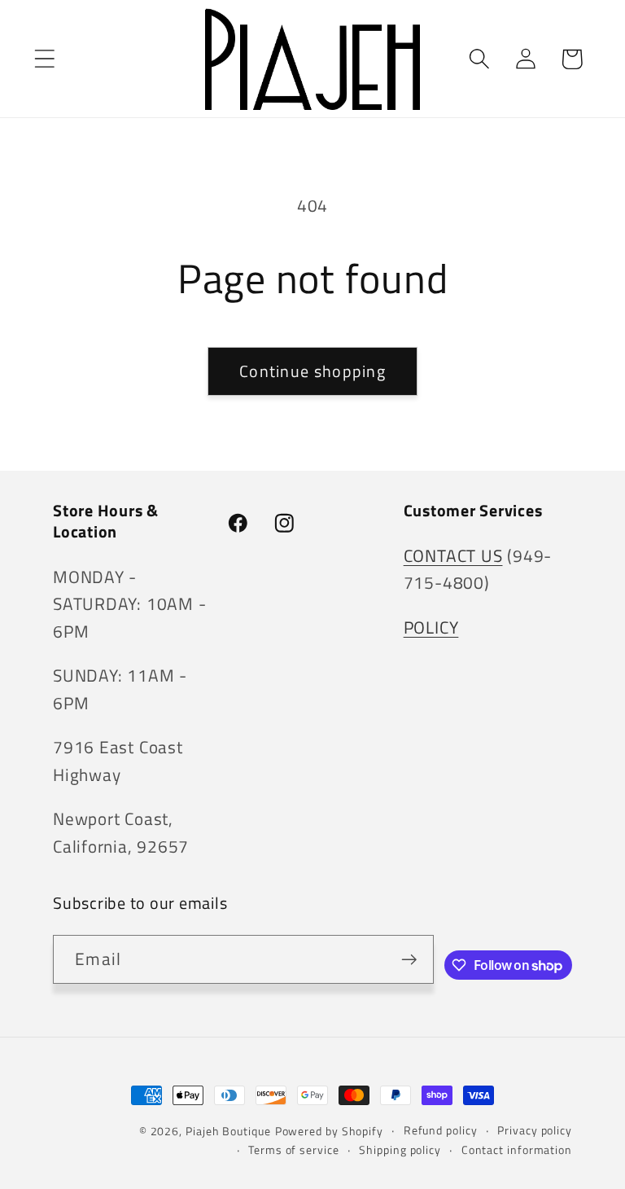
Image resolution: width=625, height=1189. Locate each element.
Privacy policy (534, 1130)
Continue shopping (312, 371)
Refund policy (441, 1130)
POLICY (431, 627)
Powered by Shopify (329, 1131)
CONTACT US (453, 555)
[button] (44, 59)
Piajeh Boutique (228, 1131)
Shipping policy (400, 1150)
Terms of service (293, 1150)
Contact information (516, 1150)
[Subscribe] (409, 960)
